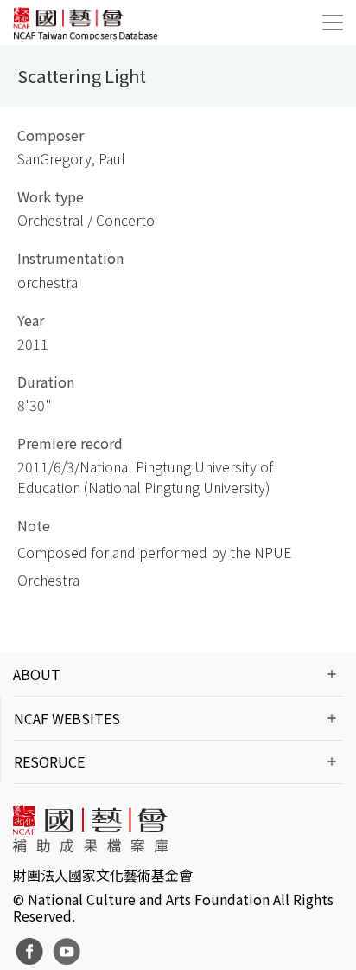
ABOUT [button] (36, 674)
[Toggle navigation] (332, 22)
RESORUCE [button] (49, 761)
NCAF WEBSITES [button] (67, 718)
